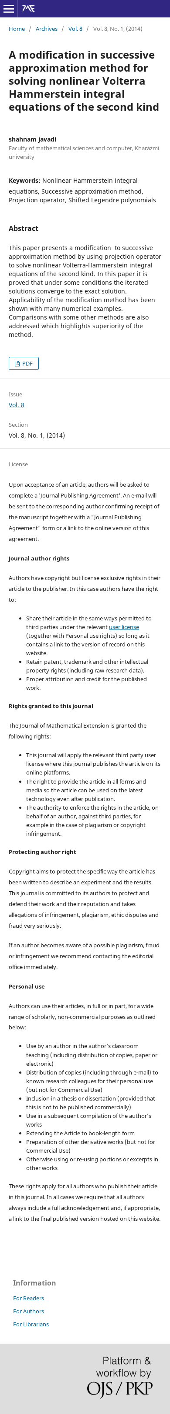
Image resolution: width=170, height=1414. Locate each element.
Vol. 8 (75, 29)
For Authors (28, 1311)
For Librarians (31, 1324)
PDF (27, 363)
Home (17, 29)
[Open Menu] (8, 8)
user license (124, 627)
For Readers (28, 1298)
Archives (47, 29)
